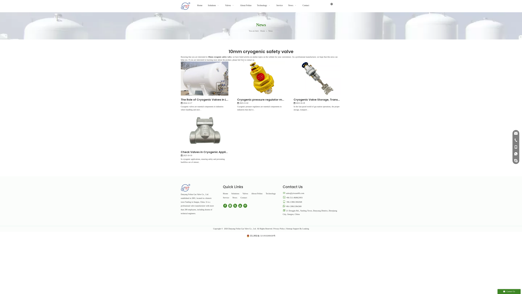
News (234, 198)
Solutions (235, 193)
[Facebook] (225, 206)
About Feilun (256, 193)
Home (225, 193)
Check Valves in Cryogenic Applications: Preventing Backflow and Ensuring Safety (204, 152)
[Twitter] (235, 206)
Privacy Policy (279, 229)
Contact (243, 198)
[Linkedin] (230, 206)
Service (226, 198)
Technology (271, 193)
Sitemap (289, 229)
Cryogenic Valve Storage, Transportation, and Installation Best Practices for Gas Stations (317, 100)
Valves (245, 193)
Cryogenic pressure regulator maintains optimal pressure (261, 100)
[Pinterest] (245, 206)
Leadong (305, 229)
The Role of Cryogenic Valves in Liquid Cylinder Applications (204, 100)
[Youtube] (240, 206)
